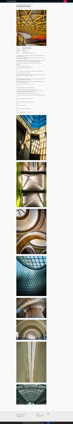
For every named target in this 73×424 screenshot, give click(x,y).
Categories (41, 1)
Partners (58, 1)
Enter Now (65, 1)
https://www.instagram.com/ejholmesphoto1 (28, 53)
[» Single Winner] (11, 1)
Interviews (52, 1)
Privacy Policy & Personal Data (40, 415)
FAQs (60, 1)
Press (49, 1)
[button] (17, 8)
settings (43, 423)
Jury (45, 1)
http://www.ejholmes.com (25, 51)
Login (62, 1)
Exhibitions (55, 1)
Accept (48, 422)
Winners (44, 1)
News (47, 1)
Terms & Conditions (39, 416)
